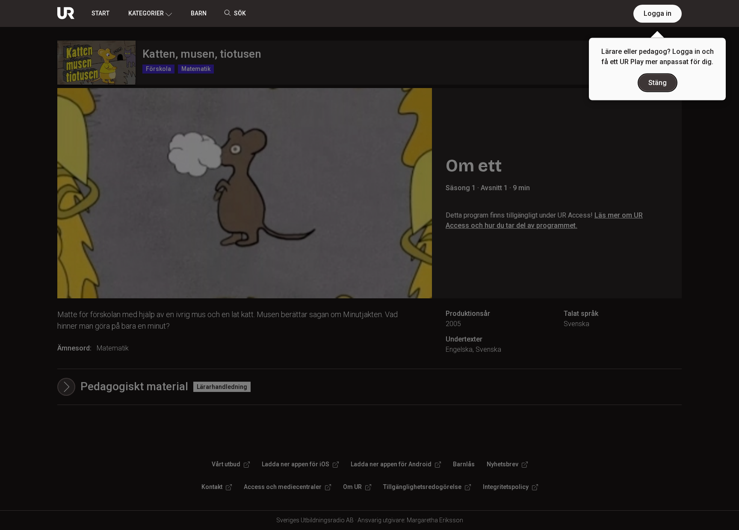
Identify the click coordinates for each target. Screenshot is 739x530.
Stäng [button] (657, 83)
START (100, 13)
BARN (199, 13)
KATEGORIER (146, 13)
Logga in (657, 13)
